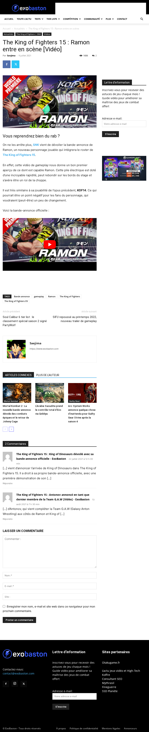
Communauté (92, 18)
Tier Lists (52, 18)
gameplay (39, 296)
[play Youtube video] (50, 244)
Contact (122, 18)
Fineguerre (109, 687)
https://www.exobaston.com (44, 348)
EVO (38, 401)
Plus (108, 18)
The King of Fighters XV (16, 301)
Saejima (11, 55)
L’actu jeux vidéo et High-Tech (121, 671)
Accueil (8, 18)
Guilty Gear (74, 401)
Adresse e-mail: (112, 118)
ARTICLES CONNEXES (18, 375)
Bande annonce (22, 296)
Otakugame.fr (111, 662)
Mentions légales (111, 728)
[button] (141, 19)
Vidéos (47, 34)
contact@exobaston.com (18, 673)
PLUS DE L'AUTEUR (47, 375)
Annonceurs (130, 728)
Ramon (51, 296)
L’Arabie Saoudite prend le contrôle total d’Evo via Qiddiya (49, 410)
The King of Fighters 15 (19, 155)
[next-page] (11, 429)
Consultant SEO (112, 679)
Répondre (7, 483)
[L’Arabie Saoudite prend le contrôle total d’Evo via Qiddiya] (49, 393)
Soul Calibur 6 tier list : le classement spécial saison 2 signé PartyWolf (25, 321)
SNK (36, 145)
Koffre (106, 675)
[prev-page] (5, 429)
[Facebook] (6, 64)
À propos (61, 728)
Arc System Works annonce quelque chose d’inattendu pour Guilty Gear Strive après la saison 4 (81, 414)
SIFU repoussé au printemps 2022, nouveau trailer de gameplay (75, 319)
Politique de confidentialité (84, 728)
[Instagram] (15, 683)
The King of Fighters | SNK (28, 34)
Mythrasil (108, 683)
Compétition (70, 18)
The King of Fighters (70, 296)
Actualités (19, 28)
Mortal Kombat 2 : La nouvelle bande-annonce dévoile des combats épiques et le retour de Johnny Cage (17, 414)
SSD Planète (110, 691)
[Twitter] (15, 64)
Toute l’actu (24, 18)
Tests (38, 18)
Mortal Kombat (11, 401)
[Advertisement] (100, 8)
